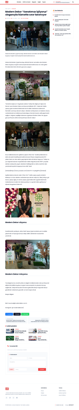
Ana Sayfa (7, 8)
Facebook (10, 314)
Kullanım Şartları (62, 393)
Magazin (34, 2)
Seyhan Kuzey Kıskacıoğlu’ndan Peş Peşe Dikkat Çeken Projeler (62, 25)
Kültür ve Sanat (26, 2)
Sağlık (39, 2)
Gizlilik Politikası (62, 390)
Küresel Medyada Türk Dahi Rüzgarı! (61, 20)
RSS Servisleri (44, 395)
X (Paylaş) (17, 314)
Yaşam (44, 2)
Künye (42, 390)
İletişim (42, 393)
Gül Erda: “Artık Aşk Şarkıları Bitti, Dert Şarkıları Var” (63, 34)
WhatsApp (26, 314)
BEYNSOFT (71, 405)
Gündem (19, 2)
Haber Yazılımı (59, 405)
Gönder (42, 369)
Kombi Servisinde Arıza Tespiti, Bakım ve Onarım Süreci (62, 29)
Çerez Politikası (62, 395)
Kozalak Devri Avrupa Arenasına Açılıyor (62, 15)
